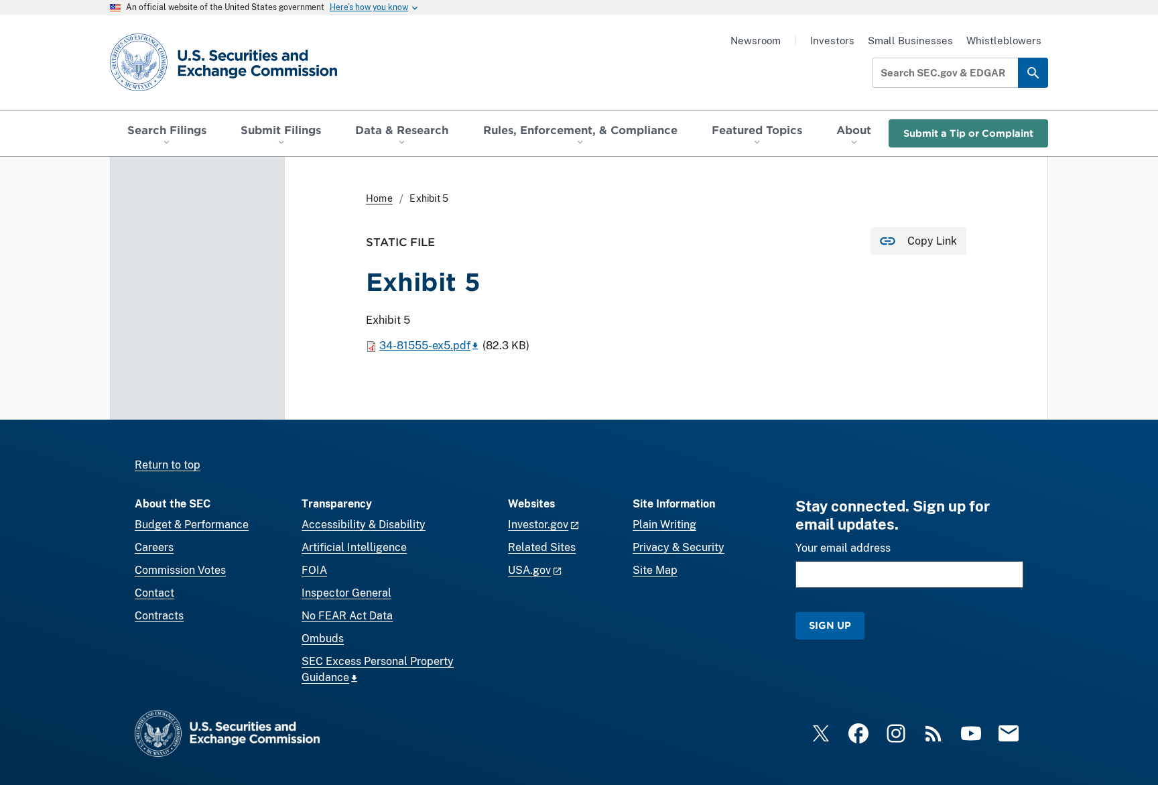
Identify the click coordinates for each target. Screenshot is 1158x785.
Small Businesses (910, 40)
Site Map (655, 570)
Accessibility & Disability (364, 524)
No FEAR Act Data (347, 615)
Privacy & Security (678, 547)
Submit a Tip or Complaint (968, 133)
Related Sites (542, 547)
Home (379, 198)
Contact (154, 593)
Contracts (159, 615)
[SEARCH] (1033, 73)
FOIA (314, 570)
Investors (832, 40)
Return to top (167, 465)
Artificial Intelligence (354, 547)
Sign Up (830, 625)
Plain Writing (664, 524)
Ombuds (323, 638)
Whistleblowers (1003, 40)
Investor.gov (538, 524)
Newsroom (755, 40)
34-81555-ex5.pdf (424, 345)
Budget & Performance (192, 524)
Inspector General (346, 593)
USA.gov (529, 570)
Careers (154, 547)
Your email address (843, 548)
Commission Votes (180, 570)
